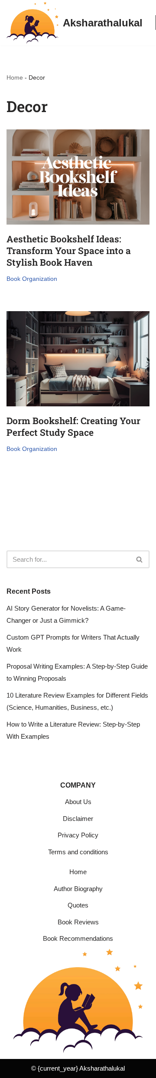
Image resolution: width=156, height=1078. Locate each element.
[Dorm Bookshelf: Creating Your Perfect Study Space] (78, 358)
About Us (78, 801)
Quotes (78, 905)
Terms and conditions (78, 852)
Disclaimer (78, 818)
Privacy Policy (78, 835)
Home (14, 77)
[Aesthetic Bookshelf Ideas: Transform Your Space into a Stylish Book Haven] (78, 177)
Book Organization (31, 279)
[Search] (140, 559)
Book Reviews (78, 922)
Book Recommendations (78, 938)
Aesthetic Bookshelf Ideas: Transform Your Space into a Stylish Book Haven (68, 251)
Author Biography (78, 888)
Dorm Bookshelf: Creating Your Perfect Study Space (73, 426)
